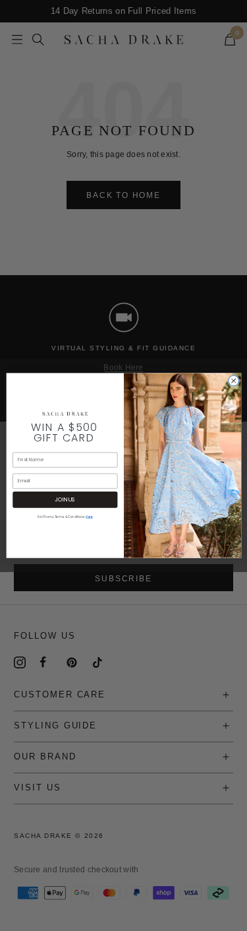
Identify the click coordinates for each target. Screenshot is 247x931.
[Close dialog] (233, 380)
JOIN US (65, 499)
